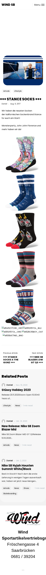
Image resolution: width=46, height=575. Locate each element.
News (17, 405)
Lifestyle (18, 91)
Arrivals (6, 91)
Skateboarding (9, 493)
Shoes (26, 488)
